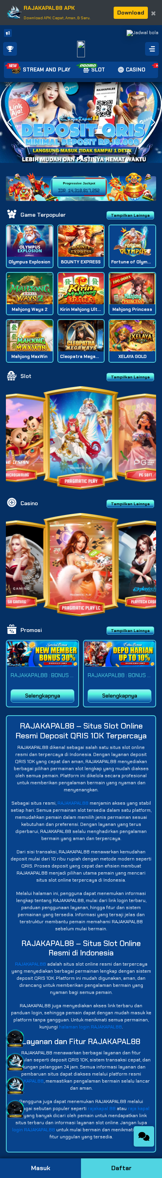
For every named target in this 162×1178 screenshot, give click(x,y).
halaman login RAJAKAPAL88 (90, 1027)
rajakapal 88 (102, 1108)
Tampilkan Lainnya (130, 215)
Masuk (40, 1168)
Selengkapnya (42, 695)
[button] (152, 122)
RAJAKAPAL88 (72, 803)
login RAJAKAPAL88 (33, 1130)
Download (130, 12)
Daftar (121, 1168)
